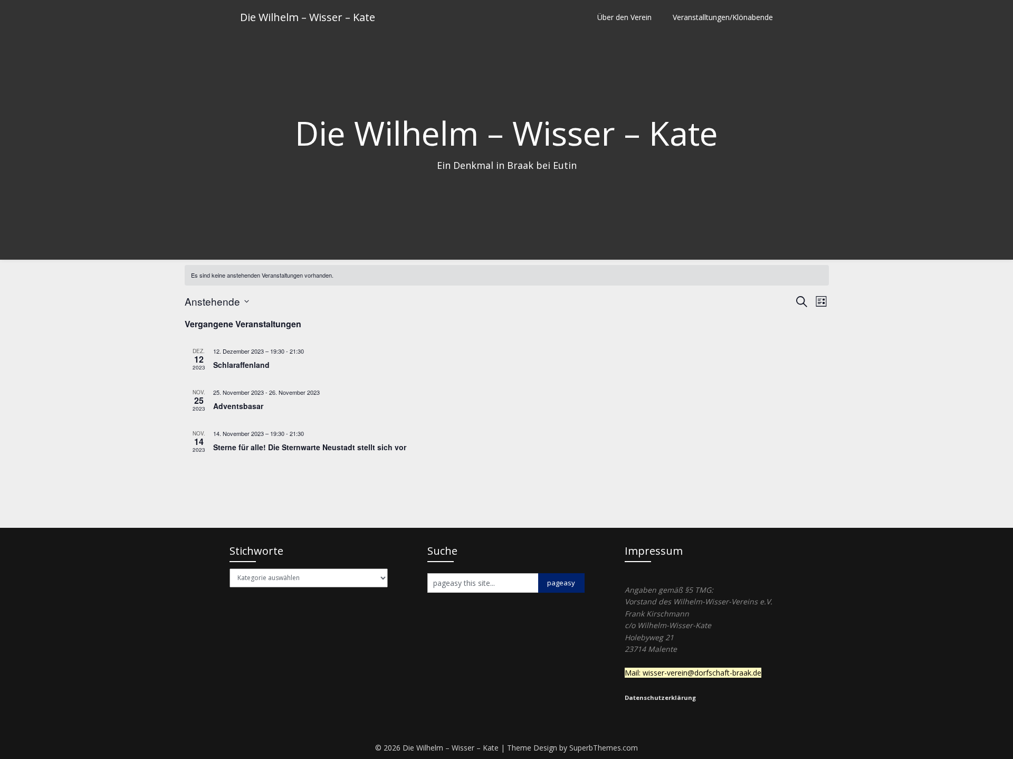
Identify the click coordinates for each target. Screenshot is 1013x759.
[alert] (507, 275)
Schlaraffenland (241, 364)
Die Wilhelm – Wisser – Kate (307, 17)
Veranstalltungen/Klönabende (723, 17)
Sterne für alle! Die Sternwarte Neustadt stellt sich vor (309, 447)
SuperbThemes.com (603, 748)
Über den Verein (624, 17)
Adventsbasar (238, 406)
